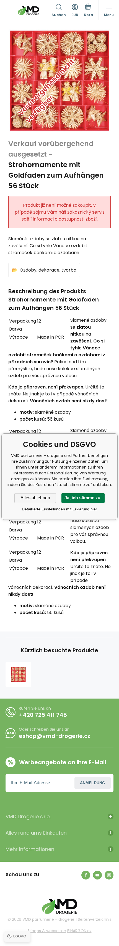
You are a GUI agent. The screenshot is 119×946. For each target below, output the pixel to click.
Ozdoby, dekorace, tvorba (48, 270)
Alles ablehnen (35, 497)
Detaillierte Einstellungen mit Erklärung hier (59, 509)
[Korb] (88, 11)
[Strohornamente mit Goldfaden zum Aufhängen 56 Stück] (18, 674)
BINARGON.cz (79, 931)
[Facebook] (85, 875)
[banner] (28, 11)
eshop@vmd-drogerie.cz (54, 736)
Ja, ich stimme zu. (83, 497)
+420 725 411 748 (43, 715)
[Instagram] (109, 875)
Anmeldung (92, 783)
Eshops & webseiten (47, 931)
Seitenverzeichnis (95, 919)
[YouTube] (97, 875)
